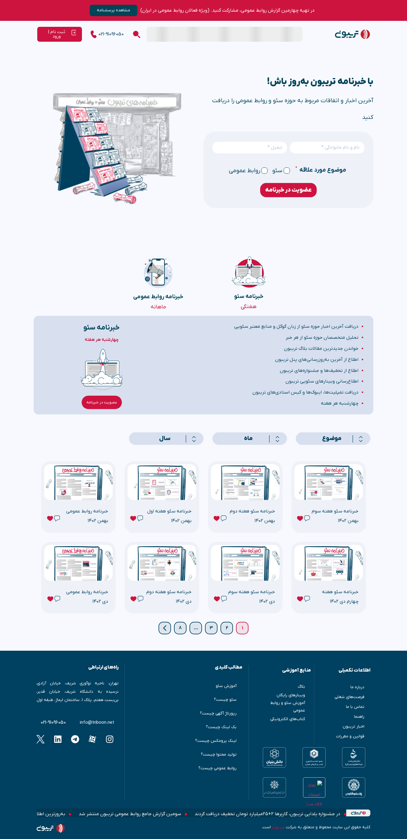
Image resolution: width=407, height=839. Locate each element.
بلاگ (301, 686)
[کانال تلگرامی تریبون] (75, 739)
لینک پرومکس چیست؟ (216, 741)
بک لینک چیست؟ (221, 727)
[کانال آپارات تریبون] (92, 739)
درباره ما (357, 687)
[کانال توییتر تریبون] (40, 739)
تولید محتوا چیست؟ (219, 754)
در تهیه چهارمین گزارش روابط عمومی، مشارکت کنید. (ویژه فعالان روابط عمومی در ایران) (227, 10)
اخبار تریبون (353, 726)
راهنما (359, 717)
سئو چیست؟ (225, 700)
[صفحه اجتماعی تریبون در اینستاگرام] (110, 739)
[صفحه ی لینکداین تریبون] (58, 739)
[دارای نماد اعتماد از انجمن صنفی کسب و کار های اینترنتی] (274, 787)
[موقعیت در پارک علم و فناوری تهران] (353, 787)
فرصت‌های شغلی (349, 697)
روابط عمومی (244, 171)
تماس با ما (355, 707)
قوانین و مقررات (350, 736)
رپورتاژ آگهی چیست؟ (218, 713)
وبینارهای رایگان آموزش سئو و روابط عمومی (287, 702)
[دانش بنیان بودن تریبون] (274, 757)
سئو (277, 171)
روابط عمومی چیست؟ (217, 768)
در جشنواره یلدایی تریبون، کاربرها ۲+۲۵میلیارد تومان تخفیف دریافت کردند (268, 814)
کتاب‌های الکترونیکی (287, 719)
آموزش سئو (226, 686)
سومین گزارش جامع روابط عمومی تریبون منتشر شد (130, 814)
